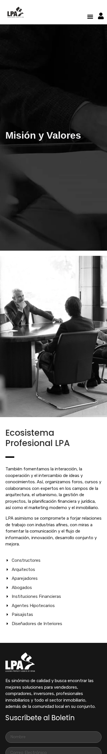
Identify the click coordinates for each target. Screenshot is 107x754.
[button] (90, 16)
